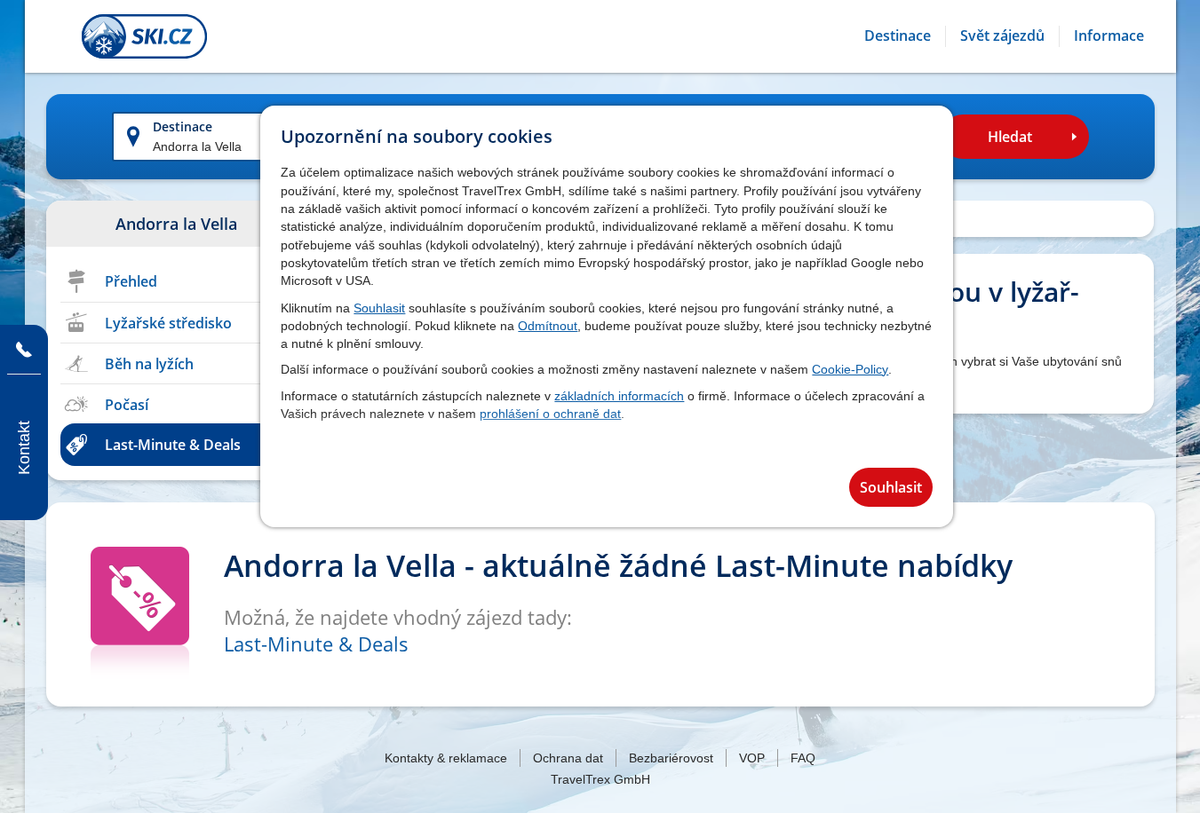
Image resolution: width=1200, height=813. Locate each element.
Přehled (131, 281)
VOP (752, 758)
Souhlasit (379, 308)
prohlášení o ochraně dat (550, 413)
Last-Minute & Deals (173, 444)
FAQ (803, 758)
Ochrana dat (568, 758)
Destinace (182, 126)
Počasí (126, 404)
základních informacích (619, 396)
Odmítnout (547, 326)
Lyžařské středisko (168, 323)
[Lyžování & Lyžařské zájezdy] (144, 36)
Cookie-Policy (850, 369)
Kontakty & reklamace (446, 758)
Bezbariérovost (671, 758)
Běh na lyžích (149, 364)
